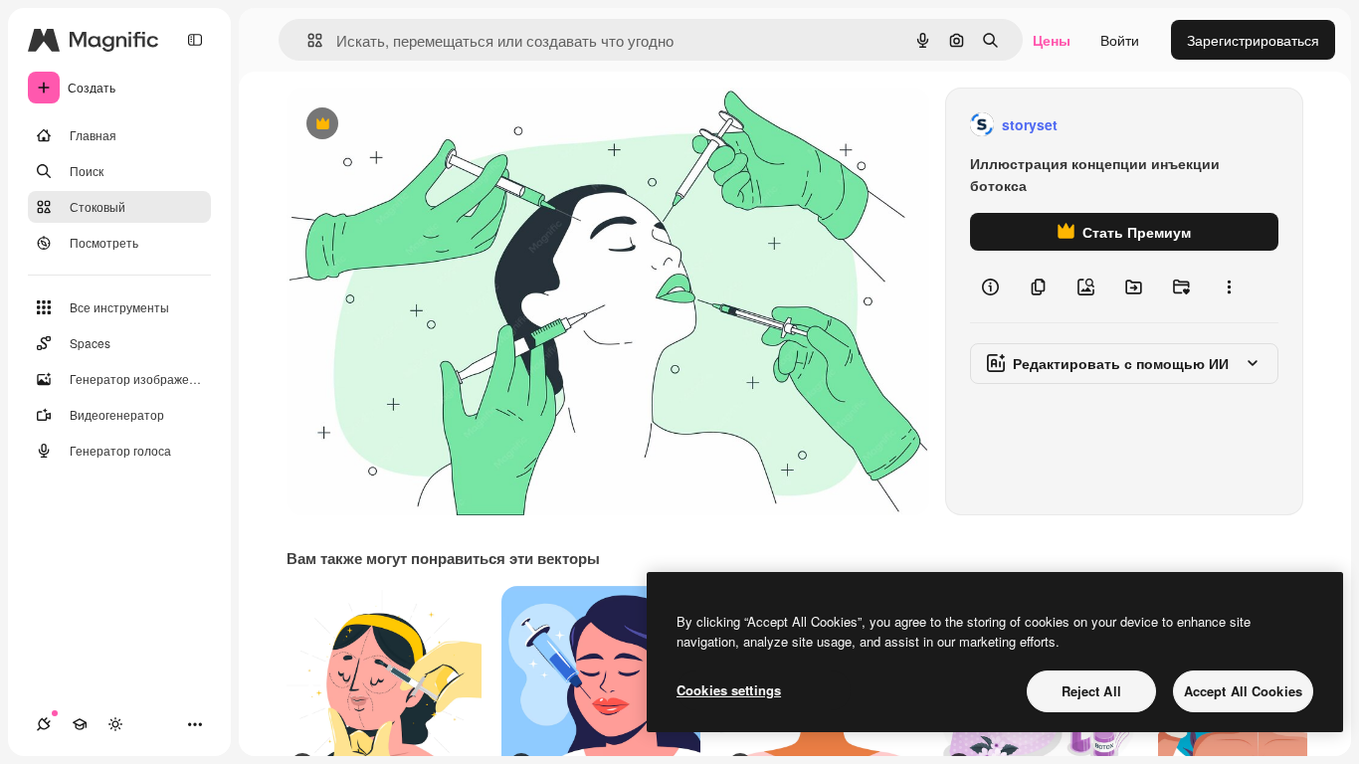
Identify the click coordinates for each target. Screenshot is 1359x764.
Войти (1119, 40)
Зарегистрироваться (1253, 40)
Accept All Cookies (1243, 690)
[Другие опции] (1229, 286)
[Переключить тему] (115, 724)
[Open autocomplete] (307, 40)
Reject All (1091, 690)
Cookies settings (729, 689)
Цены (1051, 40)
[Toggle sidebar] (195, 40)
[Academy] (80, 724)
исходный (420, 124)
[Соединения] (44, 724)
